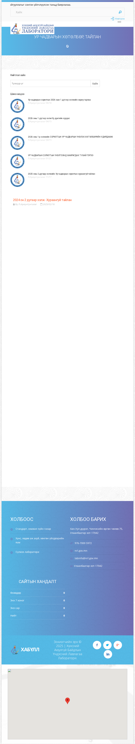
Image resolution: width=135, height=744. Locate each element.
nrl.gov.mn (81, 550)
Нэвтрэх (120, 18)
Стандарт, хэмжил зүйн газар (33, 528)
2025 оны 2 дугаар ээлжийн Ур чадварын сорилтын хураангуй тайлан (61, 174)
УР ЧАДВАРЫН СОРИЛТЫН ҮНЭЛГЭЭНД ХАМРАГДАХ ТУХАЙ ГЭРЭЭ (60, 155)
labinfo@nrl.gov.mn (86, 558)
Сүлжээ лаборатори (27, 552)
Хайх (120, 12)
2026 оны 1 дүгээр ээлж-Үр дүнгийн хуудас (49, 118)
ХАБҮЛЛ (30, 649)
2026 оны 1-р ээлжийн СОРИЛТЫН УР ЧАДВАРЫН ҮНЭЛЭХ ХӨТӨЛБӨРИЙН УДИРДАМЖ (70, 137)
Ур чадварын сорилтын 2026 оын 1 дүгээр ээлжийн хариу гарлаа (59, 100)
